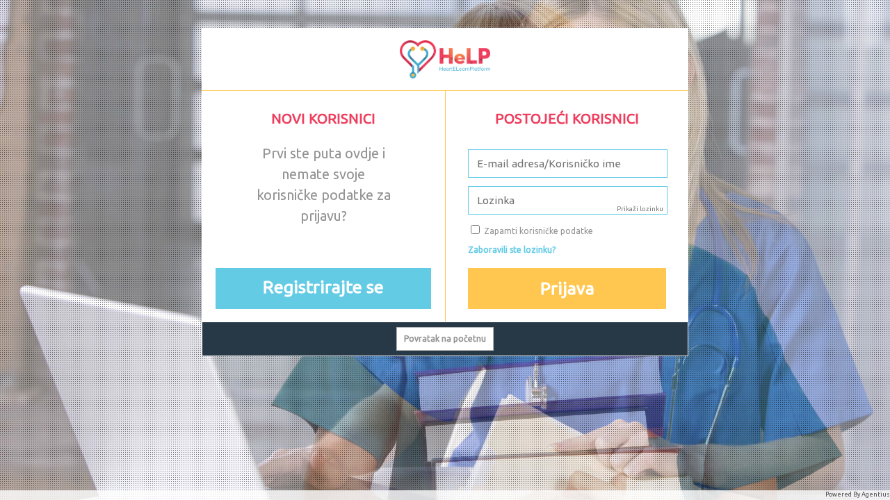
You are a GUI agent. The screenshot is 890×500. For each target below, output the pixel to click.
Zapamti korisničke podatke (537, 230)
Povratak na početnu (445, 338)
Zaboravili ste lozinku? (512, 250)
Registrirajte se (323, 287)
